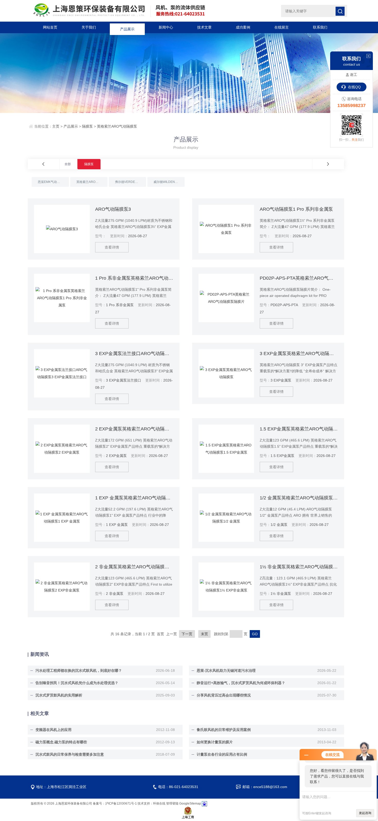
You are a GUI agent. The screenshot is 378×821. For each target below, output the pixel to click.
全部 (68, 164)
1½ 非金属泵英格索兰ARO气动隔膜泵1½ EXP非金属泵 (299, 566)
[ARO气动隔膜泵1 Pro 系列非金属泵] (226, 229)
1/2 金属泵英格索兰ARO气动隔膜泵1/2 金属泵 (299, 497)
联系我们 (320, 27)
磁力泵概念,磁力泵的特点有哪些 (61, 742)
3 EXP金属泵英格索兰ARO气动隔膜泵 (299, 353)
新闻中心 (166, 27)
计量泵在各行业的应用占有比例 (222, 754)
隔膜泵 (87, 126)
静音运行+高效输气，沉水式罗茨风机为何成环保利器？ (241, 683)
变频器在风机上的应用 (53, 730)
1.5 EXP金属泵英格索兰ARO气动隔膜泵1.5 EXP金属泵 (299, 428)
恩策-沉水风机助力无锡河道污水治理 (226, 670)
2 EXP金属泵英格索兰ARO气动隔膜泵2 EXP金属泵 (134, 428)
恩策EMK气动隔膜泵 (52, 182)
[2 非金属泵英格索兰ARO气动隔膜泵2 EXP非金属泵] (61, 586)
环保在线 (159, 803)
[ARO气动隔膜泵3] (61, 229)
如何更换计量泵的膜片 (215, 742)
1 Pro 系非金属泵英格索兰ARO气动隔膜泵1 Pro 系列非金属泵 (134, 278)
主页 (55, 126)
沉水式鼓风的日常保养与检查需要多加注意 (69, 754)
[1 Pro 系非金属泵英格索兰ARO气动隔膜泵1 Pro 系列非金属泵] (61, 298)
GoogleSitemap (190, 803)
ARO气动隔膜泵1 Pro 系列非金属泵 (296, 209)
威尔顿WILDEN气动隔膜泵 (169, 182)
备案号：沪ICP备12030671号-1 (115, 803)
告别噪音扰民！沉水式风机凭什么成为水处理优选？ (76, 683)
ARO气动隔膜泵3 (113, 209)
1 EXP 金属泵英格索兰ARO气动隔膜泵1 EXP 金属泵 (134, 497)
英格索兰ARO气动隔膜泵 (117, 126)
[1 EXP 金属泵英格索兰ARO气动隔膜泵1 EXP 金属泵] (61, 517)
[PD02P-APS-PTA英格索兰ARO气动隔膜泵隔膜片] (226, 298)
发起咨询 (365, 813)
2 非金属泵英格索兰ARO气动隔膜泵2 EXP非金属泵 (134, 566)
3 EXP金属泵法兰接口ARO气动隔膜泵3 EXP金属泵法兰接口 (134, 353)
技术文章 (204, 27)
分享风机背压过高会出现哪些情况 (224, 695)
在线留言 (281, 27)
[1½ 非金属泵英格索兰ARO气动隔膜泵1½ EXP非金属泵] (226, 586)
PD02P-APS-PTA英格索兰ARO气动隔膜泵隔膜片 (299, 278)
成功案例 (243, 27)
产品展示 (127, 27)
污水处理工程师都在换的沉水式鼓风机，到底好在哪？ (78, 670)
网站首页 (50, 27)
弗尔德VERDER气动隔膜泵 (130, 182)
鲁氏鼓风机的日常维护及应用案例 (224, 730)
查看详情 (112, 247)
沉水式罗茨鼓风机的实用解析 (58, 695)
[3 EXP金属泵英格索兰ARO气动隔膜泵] (226, 373)
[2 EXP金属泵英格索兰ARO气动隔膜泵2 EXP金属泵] (61, 449)
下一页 (187, 634)
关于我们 (89, 27)
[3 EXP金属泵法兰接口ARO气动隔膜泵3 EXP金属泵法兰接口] (61, 373)
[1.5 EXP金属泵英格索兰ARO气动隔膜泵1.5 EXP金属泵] (226, 449)
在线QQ (354, 87)
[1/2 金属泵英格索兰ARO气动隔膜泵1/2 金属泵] (226, 517)
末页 (204, 634)
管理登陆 (172, 803)
